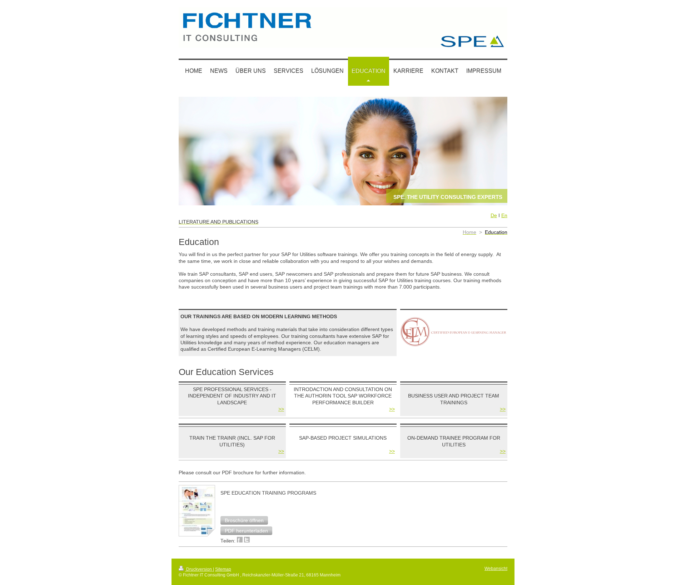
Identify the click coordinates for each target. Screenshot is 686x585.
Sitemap (223, 569)
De (494, 215)
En (504, 215)
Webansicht (495, 568)
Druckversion (199, 569)
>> (281, 409)
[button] (244, 520)
